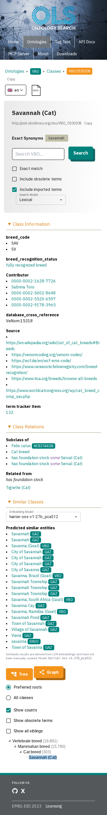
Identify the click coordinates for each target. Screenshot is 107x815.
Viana (21, 635)
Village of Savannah (34, 629)
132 (9, 412)
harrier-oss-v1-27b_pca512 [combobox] (33, 516)
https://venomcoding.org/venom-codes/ (47, 354)
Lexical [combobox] (25, 199)
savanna (25, 641)
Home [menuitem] (13, 41)
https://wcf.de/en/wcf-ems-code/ (41, 360)
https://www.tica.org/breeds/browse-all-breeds (54, 378)
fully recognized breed (26, 265)
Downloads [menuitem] (67, 53)
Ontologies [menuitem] (37, 41)
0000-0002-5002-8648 (33, 292)
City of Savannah (31, 551)
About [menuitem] (43, 53)
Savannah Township (34, 581)
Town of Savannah (32, 623)
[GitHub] (15, 791)
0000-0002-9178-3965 (33, 304)
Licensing (54, 806)
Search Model (28, 194)
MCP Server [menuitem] (18, 53)
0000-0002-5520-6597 (33, 298)
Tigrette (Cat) (18, 487)
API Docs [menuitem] (87, 41)
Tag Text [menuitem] (62, 41)
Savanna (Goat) (30, 545)
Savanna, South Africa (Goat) (42, 599)
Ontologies (14, 71)
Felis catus (21, 445)
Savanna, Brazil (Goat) (36, 575)
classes (54, 71)
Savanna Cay (28, 605)
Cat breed (20, 451)
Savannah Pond (30, 617)
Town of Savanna (31, 647)
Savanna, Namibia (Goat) (38, 611)
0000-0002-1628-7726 (33, 280)
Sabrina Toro (22, 286)
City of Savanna (30, 569)
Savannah (25, 533)
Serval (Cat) (71, 457)
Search (80, 153)
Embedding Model (21, 511)
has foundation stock (30, 457)
